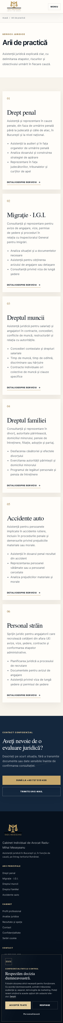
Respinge (45, 1005)
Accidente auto (25, 517)
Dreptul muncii (25, 317)
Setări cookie (9, 938)
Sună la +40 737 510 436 (31, 780)
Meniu (54, 6)
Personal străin (25, 625)
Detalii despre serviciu (24, 182)
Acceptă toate (18, 1005)
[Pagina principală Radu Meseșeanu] (14, 7)
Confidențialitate (11, 932)
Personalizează (31, 1014)
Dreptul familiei (26, 419)
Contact (6, 927)
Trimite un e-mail (31, 791)
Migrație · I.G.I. (26, 214)
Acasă (5, 18)
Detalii (13, 996)
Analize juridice (10, 916)
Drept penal (21, 112)
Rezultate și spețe (12, 922)
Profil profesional (11, 911)
